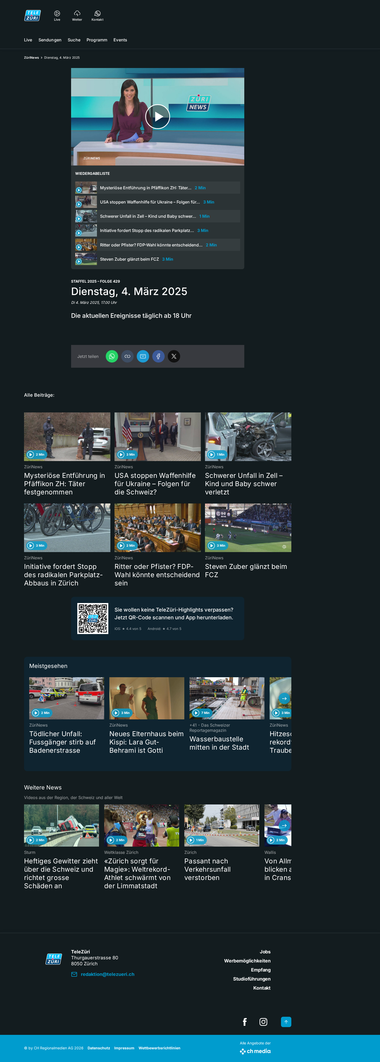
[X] (174, 356)
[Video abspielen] (157, 116)
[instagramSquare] (263, 1022)
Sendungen (50, 39)
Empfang (261, 970)
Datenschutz (99, 1048)
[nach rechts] (284, 698)
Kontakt (262, 988)
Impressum (124, 1048)
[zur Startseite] (32, 15)
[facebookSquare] (245, 1022)
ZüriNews (31, 57)
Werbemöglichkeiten (247, 960)
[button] (127, 356)
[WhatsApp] (112, 356)
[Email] (143, 356)
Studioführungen (252, 979)
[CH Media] (255, 1050)
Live (28, 39)
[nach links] (31, 698)
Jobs (265, 951)
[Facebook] (158, 356)
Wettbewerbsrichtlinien (159, 1048)
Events (120, 39)
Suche (74, 39)
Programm (97, 39)
